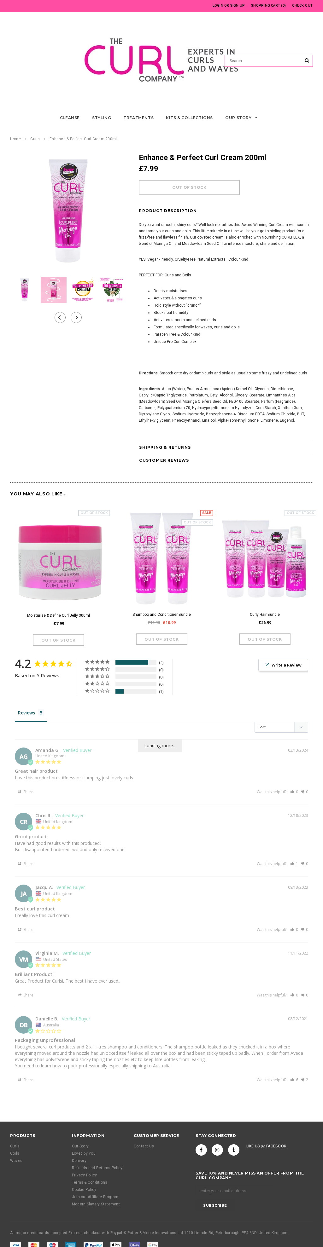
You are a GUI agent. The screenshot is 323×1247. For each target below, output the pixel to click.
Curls (35, 139)
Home (15, 139)
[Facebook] (201, 1150)
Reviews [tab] (26, 713)
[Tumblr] (233, 1150)
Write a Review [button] (287, 665)
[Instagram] (217, 1150)
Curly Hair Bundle (265, 614)
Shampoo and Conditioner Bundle (161, 614)
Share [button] (27, 791)
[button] (294, 791)
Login (218, 5)
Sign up (237, 5)
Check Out (302, 5)
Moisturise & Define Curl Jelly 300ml (58, 615)
